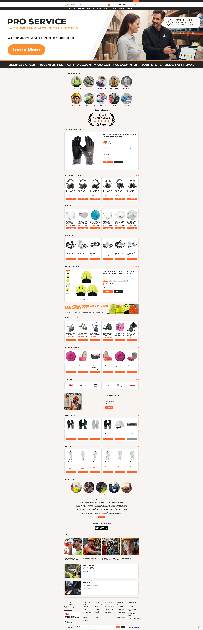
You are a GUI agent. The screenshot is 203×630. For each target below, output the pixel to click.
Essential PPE (97, 607)
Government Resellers (121, 617)
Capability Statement (121, 611)
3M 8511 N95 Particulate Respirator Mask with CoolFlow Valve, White (131, 222)
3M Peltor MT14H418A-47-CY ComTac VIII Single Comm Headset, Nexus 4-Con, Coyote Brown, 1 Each (107, 192)
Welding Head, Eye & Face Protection (90, 585)
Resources (129, 8)
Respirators (81, 8)
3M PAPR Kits (85, 609)
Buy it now (118, 161)
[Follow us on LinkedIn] (71, 610)
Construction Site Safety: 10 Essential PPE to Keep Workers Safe (110, 559)
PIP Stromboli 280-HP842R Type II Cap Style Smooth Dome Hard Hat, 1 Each (120, 432)
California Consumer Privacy (133, 618)
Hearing (88, 8)
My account (129, 5)
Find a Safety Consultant (126, 558)
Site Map (118, 618)
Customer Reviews (120, 609)
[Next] (141, 81)
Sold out (132, 438)
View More (137, 129)
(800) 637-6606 (121, 4)
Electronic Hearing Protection (89, 568)
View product (136, 266)
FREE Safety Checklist (121, 612)
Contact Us (130, 604)
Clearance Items (98, 618)
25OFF (105, 1)
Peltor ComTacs (108, 612)
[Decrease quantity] (104, 158)
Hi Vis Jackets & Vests (87, 612)
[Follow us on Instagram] (67, 610)
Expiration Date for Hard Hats (90, 558)
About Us (101, 516)
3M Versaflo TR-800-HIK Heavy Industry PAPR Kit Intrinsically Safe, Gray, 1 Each (119, 253)
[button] (141, 385)
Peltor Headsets (86, 611)
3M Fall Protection (108, 615)
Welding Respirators (87, 588)
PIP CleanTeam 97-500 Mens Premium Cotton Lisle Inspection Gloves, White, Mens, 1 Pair (95, 433)
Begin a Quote (97, 606)
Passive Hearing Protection (88, 567)
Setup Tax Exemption (121, 615)
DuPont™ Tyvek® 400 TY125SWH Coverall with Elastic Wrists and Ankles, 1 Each (132, 463)
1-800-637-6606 (70, 604)
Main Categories (98, 611)
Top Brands (97, 612)
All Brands (96, 617)
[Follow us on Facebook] (65, 610)
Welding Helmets (86, 586)
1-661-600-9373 (72, 607)
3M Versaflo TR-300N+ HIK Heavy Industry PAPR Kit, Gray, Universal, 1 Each (70, 252)
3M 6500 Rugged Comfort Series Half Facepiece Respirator (132, 334)
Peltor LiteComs (108, 614)
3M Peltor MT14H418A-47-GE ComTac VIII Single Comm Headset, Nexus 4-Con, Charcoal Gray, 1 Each (132, 192)
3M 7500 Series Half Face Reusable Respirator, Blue (95, 334)
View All (137, 379)
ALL (65, 8)
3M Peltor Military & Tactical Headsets (90, 571)
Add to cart (108, 161)
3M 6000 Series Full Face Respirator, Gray (82, 334)
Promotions (97, 609)
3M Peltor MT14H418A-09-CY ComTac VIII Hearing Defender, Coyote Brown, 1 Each (70, 192)
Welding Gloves (86, 583)
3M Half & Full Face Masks (109, 606)
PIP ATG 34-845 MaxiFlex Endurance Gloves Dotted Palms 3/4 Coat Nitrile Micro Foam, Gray (107, 433)
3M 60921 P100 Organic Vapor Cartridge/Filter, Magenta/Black (131, 364)
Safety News (109, 407)
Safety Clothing (97, 8)
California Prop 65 (131, 619)
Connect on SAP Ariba (132, 606)
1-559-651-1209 (68, 606)
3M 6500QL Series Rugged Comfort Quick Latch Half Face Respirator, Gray (107, 334)
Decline (123, 626)
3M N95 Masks (86, 607)
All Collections (97, 615)
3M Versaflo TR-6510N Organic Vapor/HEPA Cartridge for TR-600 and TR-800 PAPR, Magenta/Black (95, 365)
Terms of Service (131, 616)
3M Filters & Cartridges (109, 609)
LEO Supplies (85, 620)
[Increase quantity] (110, 158)
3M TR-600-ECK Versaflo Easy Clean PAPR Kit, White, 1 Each (108, 252)
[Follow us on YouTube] (69, 610)
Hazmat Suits (85, 615)
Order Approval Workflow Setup (133, 610)
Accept (118, 626)
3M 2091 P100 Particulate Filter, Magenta (70, 364)
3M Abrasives (107, 8)
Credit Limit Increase (121, 607)
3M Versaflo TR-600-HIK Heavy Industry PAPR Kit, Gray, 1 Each (94, 252)
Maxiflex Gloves (86, 604)
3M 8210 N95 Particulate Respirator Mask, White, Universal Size (119, 222)
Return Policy (130, 612)
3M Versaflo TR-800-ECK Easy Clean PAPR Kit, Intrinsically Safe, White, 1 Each (132, 253)
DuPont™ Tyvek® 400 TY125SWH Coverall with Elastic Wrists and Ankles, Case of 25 (119, 463)
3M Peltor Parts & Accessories (89, 573)
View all (137, 175)
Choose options (71, 228)
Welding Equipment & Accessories (90, 589)
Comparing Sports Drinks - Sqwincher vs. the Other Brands (71, 559)
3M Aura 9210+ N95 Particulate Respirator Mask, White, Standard (70, 222)
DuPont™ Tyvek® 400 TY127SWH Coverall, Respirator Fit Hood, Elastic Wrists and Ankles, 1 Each (107, 463)
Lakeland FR (85, 617)
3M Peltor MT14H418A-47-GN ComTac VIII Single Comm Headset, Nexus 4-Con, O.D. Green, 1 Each (119, 192)
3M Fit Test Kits (107, 611)
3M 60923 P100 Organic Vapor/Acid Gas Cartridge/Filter (107, 364)
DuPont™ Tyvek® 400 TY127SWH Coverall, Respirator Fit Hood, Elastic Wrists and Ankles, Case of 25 (95, 464)
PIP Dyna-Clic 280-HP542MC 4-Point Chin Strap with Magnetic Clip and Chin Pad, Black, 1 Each (132, 433)
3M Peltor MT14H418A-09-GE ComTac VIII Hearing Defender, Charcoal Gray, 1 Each (95, 192)
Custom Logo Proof (98, 604)
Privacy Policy (130, 615)
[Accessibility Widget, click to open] (200, 315)
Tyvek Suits (85, 606)
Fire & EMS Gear (86, 618)
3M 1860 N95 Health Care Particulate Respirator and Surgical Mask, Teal (95, 222)
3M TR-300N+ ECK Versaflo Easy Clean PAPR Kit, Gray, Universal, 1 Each (83, 252)
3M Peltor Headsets (87, 570)
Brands (114, 8)
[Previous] (62, 81)
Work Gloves (72, 8)
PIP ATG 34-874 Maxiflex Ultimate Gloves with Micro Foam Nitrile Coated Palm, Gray (70, 433)
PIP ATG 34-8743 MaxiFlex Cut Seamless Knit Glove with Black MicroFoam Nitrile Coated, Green (82, 433)
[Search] (109, 5)
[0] (134, 4)
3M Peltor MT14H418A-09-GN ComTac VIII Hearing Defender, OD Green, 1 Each (83, 191)
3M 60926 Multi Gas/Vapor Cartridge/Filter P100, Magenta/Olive (83, 364)
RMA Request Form (131, 613)
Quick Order (135, 1)
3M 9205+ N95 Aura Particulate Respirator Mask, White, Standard (107, 222)
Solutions (121, 8)
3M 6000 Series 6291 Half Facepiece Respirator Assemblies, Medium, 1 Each (120, 334)
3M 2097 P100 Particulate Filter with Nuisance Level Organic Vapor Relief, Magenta (119, 365)
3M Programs (97, 614)
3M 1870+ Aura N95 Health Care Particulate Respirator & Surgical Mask (83, 222)
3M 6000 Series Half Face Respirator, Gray (70, 334)
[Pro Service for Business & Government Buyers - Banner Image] (101, 10)
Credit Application (120, 606)
